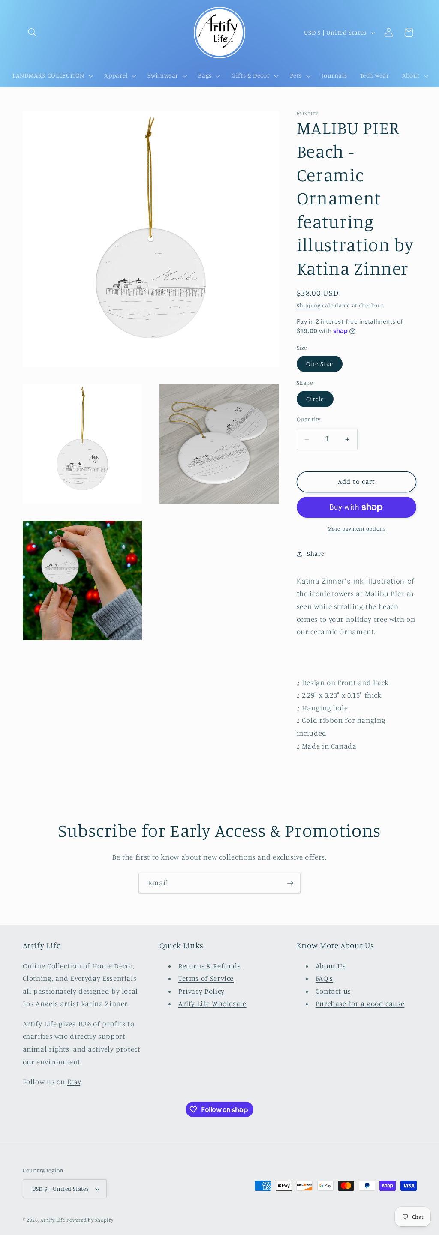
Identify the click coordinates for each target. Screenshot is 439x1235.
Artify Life (52, 1220)
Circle (315, 398)
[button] (32, 32)
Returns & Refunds (209, 966)
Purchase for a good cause (360, 1003)
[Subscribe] (290, 883)
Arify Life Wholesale (212, 1003)
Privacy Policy (201, 991)
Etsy (74, 1081)
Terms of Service (206, 978)
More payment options (357, 528)
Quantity (308, 419)
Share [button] (315, 553)
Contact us (333, 991)
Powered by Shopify (89, 1220)
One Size (319, 363)
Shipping (309, 305)
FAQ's (324, 978)
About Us (331, 966)
